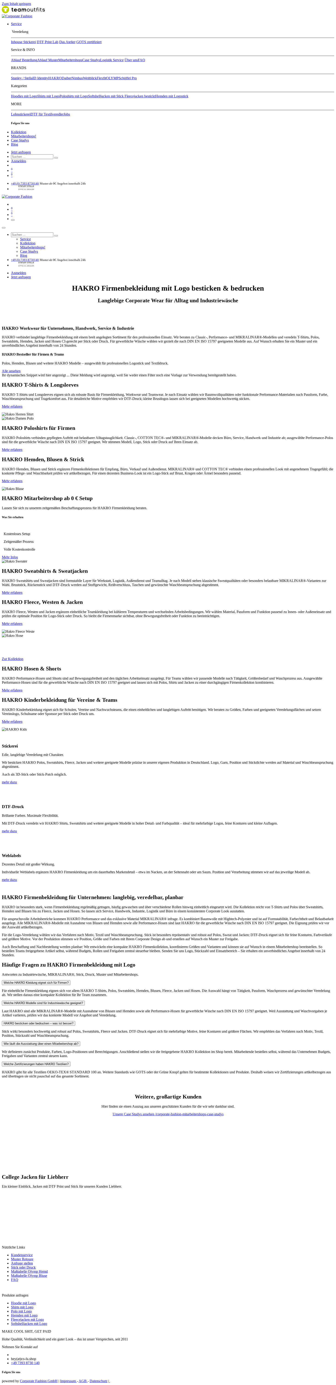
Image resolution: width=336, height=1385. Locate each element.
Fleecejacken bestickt (140, 96)
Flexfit (101, 78)
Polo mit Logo (21, 1311)
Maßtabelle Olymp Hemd (29, 1271)
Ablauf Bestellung (24, 60)
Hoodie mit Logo (23, 1303)
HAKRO (55, 78)
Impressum (68, 1381)
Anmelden (18, 161)
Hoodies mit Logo (24, 96)
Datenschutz (98, 1381)
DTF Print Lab (47, 42)
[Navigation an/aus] (13, 220)
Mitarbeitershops (70, 60)
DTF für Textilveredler (47, 114)
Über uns (131, 60)
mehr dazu (9, 782)
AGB (83, 1381)
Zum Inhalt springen (16, 4)
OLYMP (112, 78)
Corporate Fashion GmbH (39, 1381)
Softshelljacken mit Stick (106, 96)
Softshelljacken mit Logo (29, 1324)
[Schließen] (3, 227)
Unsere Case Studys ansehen (134, 1114)
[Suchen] (56, 157)
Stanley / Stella (21, 78)
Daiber (67, 78)
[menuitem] (16, 24)
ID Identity (40, 78)
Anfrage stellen (22, 1263)
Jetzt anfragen (21, 152)
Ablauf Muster (47, 60)
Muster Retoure (22, 1259)
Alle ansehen (11, 371)
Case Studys (91, 60)
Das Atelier (67, 42)
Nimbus (77, 78)
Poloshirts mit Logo (74, 96)
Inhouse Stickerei (23, 42)
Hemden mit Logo (24, 1315)
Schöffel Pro (128, 78)
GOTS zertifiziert (88, 42)
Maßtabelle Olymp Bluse (29, 1276)
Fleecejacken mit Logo (27, 1319)
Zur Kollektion (12, 659)
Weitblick (90, 78)
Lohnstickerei (21, 114)
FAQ (141, 60)
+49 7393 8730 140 (25, 1363)
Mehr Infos (10, 557)
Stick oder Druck (23, 1267)
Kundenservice (22, 1255)
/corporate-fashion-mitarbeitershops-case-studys (189, 1114)
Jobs (67, 114)
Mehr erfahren (12, 406)
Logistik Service (112, 60)
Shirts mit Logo (48, 96)
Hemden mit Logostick (171, 96)
